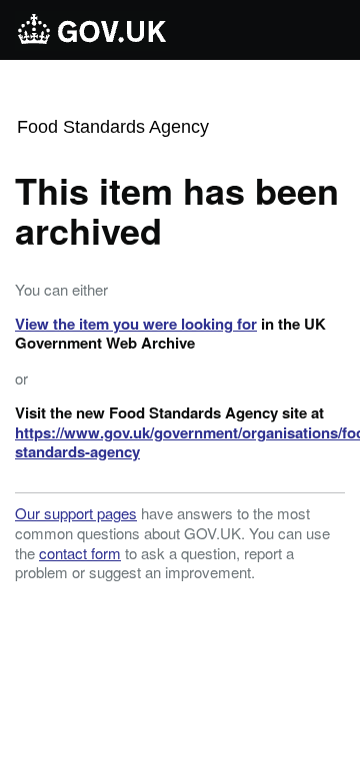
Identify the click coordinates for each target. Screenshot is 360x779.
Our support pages (76, 512)
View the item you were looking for (136, 324)
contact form (80, 552)
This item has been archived (177, 210)
